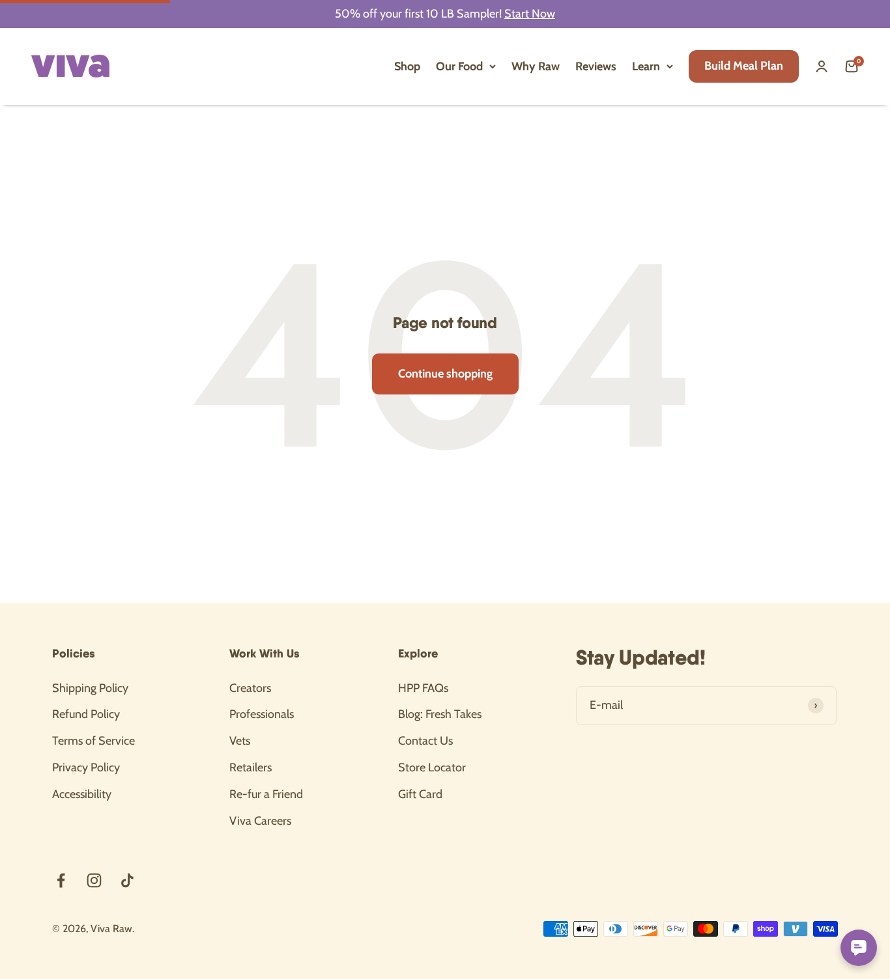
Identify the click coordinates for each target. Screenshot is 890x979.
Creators (250, 688)
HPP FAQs (423, 688)
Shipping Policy (90, 688)
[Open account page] (821, 66)
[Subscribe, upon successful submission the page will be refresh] (816, 705)
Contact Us (425, 741)
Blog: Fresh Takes (439, 714)
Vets (239, 741)
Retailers (250, 767)
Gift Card (420, 794)
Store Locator (432, 767)
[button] (851, 66)
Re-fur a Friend (266, 794)
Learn (646, 66)
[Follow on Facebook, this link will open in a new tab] (61, 880)
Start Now (529, 14)
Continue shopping (445, 373)
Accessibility (81, 794)
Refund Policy (86, 714)
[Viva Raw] (70, 66)
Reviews (595, 66)
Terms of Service (93, 741)
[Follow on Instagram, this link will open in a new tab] (94, 880)
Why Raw (535, 66)
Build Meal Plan (743, 66)
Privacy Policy (86, 767)
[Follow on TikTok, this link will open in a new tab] (127, 880)
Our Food (459, 66)
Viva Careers (260, 821)
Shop (407, 66)
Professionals (261, 714)
